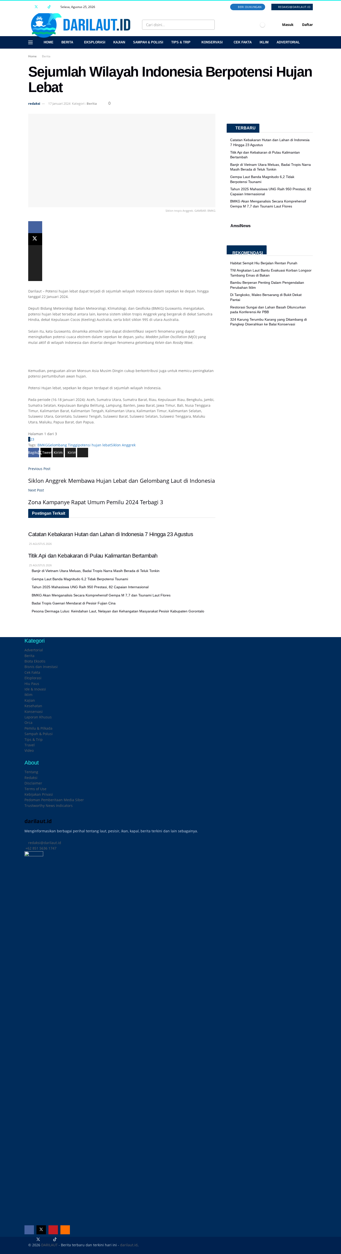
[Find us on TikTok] (49, 7)
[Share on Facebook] (35, 227)
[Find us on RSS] (55, 7)
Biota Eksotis (34, 661)
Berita (67, 42)
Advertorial (288, 42)
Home (48, 42)
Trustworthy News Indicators (48, 805)
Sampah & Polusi (148, 42)
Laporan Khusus (38, 717)
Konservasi (212, 42)
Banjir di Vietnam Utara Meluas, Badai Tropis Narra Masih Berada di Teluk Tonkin (96, 571)
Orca (28, 722)
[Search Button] (210, 25)
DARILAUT (49, 1245)
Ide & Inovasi (35, 689)
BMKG (42, 445)
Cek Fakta (243, 42)
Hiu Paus (31, 683)
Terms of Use (35, 788)
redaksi (34, 103)
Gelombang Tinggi (63, 445)
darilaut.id (129, 1245)
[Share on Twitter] (35, 239)
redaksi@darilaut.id (293, 7)
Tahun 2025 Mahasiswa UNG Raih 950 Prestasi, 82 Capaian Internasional (90, 587)
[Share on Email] (35, 263)
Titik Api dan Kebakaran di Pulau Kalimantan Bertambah (93, 556)
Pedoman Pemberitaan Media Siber (54, 799)
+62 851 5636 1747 (40, 848)
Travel (29, 745)
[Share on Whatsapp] (35, 251)
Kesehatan (33, 705)
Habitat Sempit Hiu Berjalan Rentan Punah (263, 263)
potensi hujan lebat (94, 445)
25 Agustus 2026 (40, 544)
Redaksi (30, 777)
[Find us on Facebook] (29, 7)
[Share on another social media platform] (35, 275)
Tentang (31, 772)
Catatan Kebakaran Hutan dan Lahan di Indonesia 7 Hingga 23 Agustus (110, 534)
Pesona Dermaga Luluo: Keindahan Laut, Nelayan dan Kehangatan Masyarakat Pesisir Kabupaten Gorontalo (118, 611)
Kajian (119, 42)
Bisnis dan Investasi (41, 666)
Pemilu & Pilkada (38, 728)
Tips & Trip (180, 42)
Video (29, 750)
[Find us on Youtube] (42, 7)
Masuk (287, 24)
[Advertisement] (121, 359)
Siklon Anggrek (123, 445)
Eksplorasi (94, 42)
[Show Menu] (30, 42)
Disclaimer (33, 783)
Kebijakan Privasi (38, 794)
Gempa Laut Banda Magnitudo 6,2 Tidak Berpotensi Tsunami (80, 579)
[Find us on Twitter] (36, 7)
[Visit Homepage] (82, 24)
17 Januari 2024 (59, 103)
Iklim (264, 42)
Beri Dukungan (249, 7)
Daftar (307, 24)
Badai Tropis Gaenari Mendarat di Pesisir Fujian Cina (74, 603)
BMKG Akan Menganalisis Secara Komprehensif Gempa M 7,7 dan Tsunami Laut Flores (101, 595)
